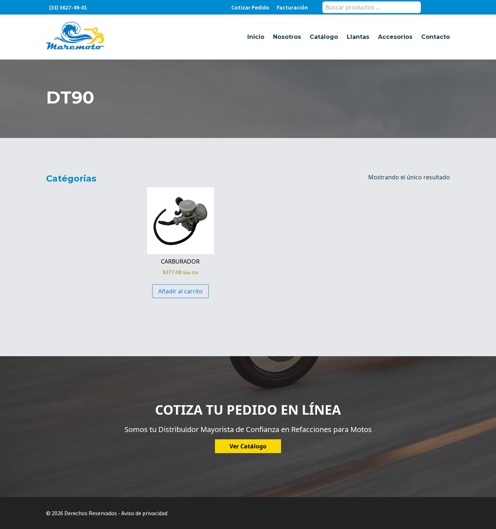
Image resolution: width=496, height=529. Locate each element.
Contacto (435, 36)
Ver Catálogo (248, 446)
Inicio (255, 36)
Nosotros (287, 36)
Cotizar (250, 7)
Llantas (358, 36)
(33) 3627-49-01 (68, 7)
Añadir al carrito (180, 291)
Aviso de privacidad (144, 513)
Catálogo (324, 36)
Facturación (292, 7)
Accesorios (395, 36)
